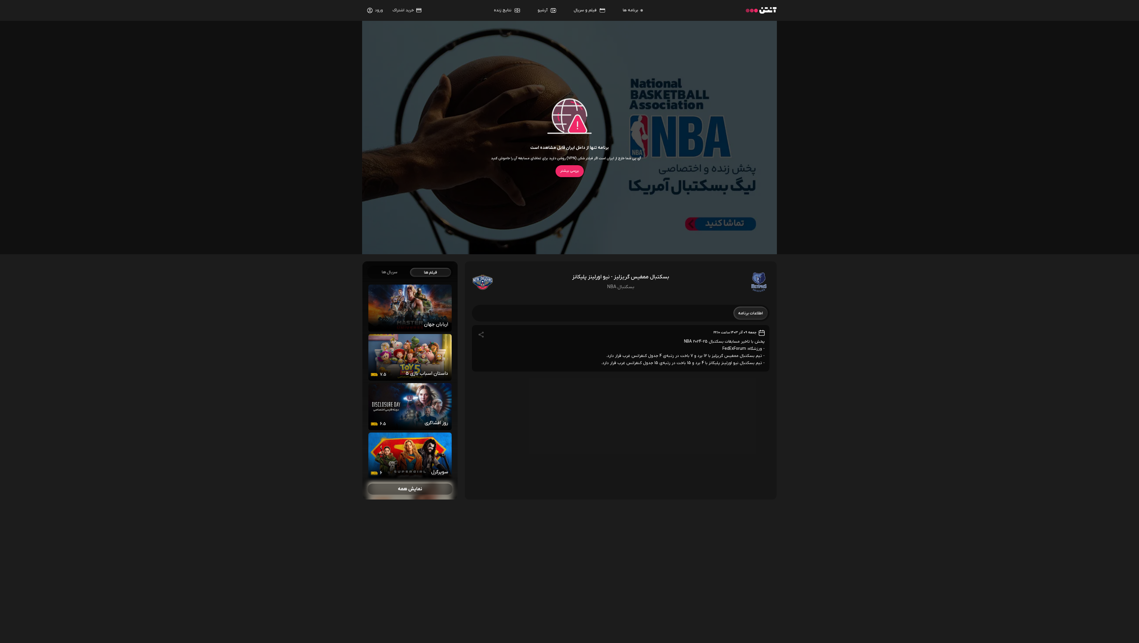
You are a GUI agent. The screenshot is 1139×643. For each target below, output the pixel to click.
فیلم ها (430, 272)
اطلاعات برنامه (750, 313)
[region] (410, 380)
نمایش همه (410, 489)
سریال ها (389, 272)
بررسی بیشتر (569, 170)
